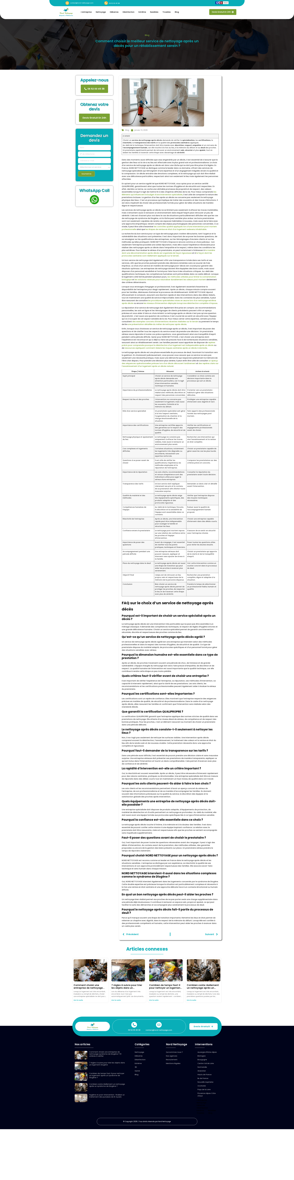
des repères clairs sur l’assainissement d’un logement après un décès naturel (170, 364)
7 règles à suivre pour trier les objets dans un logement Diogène (126, 987)
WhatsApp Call (94, 190)
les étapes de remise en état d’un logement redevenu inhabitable (175, 229)
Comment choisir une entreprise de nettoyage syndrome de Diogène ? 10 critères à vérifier (105, 1054)
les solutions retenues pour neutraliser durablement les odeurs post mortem (170, 279)
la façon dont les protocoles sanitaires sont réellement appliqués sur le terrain (167, 254)
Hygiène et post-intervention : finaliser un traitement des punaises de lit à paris (107, 1096)
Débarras (114, 12)
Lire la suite (78, 1000)
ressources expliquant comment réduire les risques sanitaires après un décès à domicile (166, 348)
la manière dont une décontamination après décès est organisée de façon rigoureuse (168, 251)
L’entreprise (86, 12)
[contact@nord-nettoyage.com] (67, 3)
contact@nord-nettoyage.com (81, 3)
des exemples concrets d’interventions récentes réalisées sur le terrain (165, 321)
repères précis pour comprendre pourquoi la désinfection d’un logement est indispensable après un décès (168, 344)
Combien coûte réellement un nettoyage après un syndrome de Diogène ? (203, 987)
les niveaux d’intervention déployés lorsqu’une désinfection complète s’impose (180, 303)
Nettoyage (101, 12)
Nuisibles (154, 12)
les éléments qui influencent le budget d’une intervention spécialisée (169, 193)
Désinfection (128, 12)
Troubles (167, 12)
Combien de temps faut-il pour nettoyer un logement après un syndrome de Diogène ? (106, 1075)
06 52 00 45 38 (114, 3)
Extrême (142, 12)
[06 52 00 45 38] (106, 3)
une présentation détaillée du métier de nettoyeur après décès (157, 324)
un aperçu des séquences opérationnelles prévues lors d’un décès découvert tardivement (170, 362)
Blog (177, 12)
